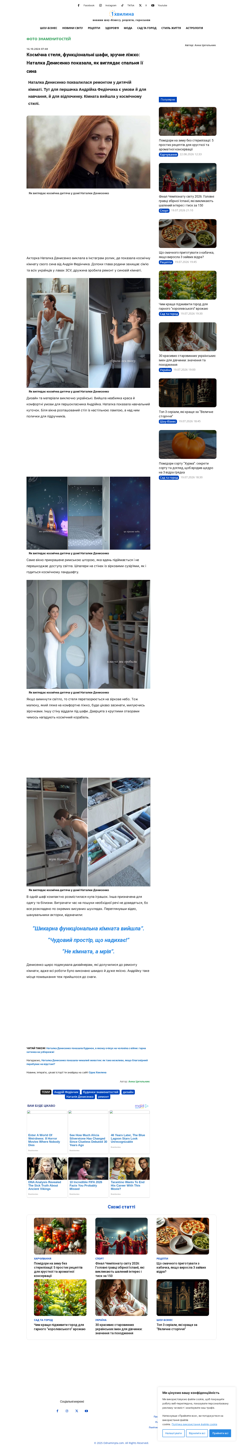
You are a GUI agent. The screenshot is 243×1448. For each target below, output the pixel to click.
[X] (140, 5)
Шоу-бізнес (168, 421)
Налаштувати (173, 1433)
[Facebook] (78, 5)
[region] (197, 1414)
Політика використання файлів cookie (194, 1424)
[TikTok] (122, 5)
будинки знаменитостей (100, 1092)
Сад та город (169, 314)
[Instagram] (100, 5)
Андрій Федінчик (66, 1092)
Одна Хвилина (97, 1072)
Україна (165, 370)
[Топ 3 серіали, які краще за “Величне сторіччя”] (187, 392)
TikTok (130, 5)
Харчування (168, 154)
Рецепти (166, 262)
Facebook (89, 5)
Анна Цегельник (205, 45)
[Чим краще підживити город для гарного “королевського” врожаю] (187, 285)
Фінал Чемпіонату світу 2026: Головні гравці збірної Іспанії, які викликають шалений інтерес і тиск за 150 (186, 201)
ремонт (103, 1097)
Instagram (110, 5)
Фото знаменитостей (49, 39)
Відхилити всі (197, 1433)
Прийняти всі (220, 1433)
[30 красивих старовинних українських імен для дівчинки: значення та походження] (187, 336)
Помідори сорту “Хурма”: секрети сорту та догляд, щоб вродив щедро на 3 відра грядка (186, 468)
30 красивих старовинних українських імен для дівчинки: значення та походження (187, 360)
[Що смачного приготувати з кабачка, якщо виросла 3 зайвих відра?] (187, 233)
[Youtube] (153, 5)
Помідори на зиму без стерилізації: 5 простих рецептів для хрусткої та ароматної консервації (186, 144)
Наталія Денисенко (80, 1097)
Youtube (162, 5)
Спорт (164, 211)
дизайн (128, 1092)
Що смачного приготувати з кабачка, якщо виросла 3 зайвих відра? (181, 1267)
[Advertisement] (88, 226)
